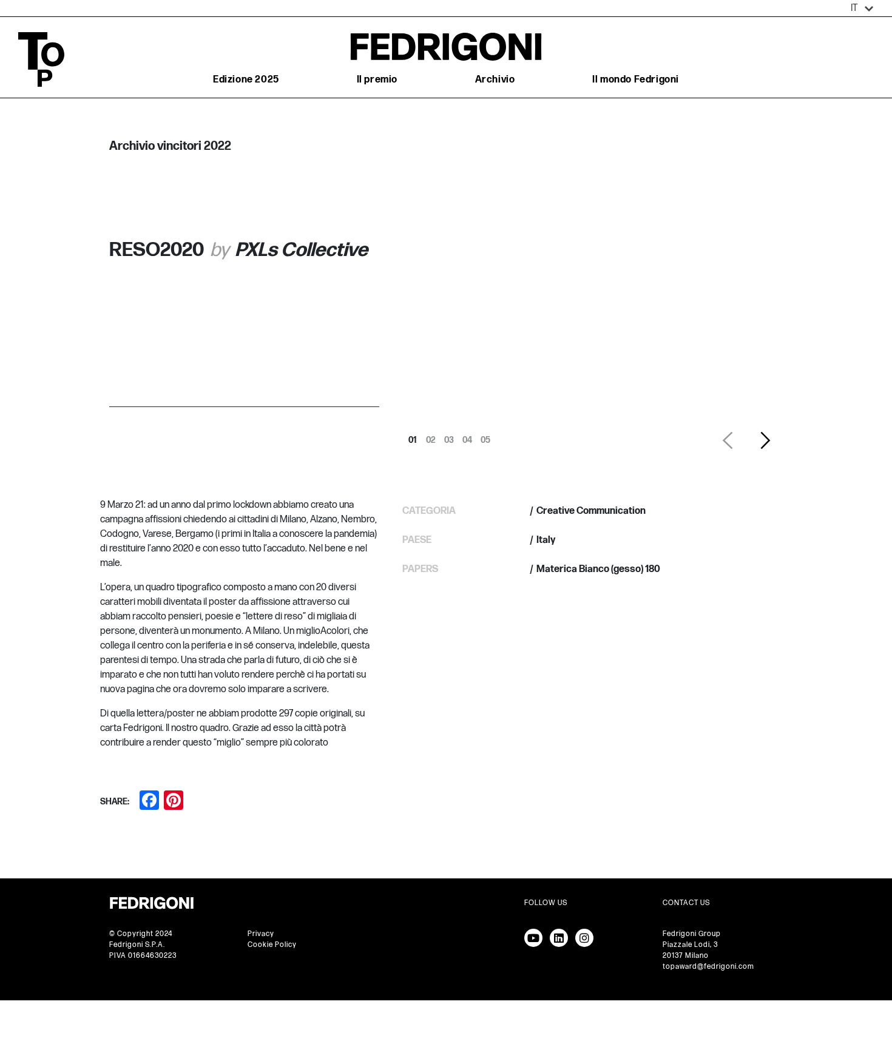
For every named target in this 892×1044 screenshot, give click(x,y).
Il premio (377, 80)
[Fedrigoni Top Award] (446, 46)
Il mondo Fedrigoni (635, 80)
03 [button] (449, 437)
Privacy (261, 933)
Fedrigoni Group (692, 933)
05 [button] (485, 437)
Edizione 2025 (246, 80)
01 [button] (412, 437)
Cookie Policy (272, 944)
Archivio (495, 80)
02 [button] (431, 437)
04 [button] (467, 437)
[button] (862, 8)
